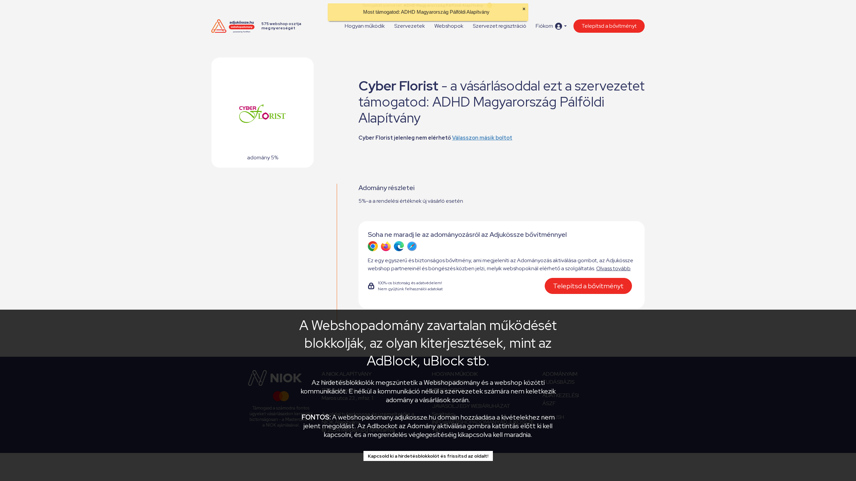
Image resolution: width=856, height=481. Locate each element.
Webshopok (448, 25)
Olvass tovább (613, 268)
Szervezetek (409, 25)
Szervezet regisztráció (499, 25)
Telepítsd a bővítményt (609, 25)
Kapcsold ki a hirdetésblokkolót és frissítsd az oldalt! (428, 456)
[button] (551, 26)
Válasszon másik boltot (482, 137)
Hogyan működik (365, 25)
